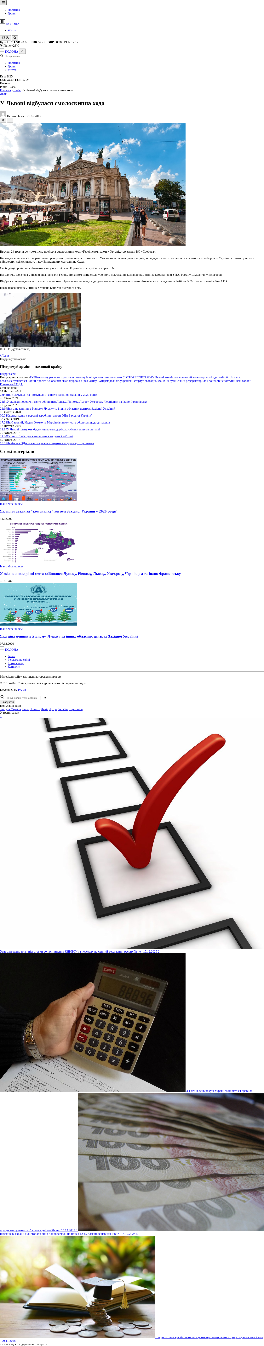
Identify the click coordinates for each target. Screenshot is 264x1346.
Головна (5, 90)
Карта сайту (16, 663)
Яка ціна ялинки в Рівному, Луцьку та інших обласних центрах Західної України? (69, 636)
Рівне (25, 709)
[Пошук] (15, 37)
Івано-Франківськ (11, 503)
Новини (35, 709)
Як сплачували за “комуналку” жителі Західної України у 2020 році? (58, 511)
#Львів (4, 355)
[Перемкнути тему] (5, 37)
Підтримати (8, 374)
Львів (17, 90)
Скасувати (8, 702)
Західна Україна (10, 709)
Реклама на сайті (19, 659)
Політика (14, 10)
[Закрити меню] (22, 51)
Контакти (14, 666)
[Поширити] (3, 120)
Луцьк (53, 709)
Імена (11, 656)
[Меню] (3, 2)
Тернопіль (76, 709)
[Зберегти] (10, 120)
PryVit (22, 689)
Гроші (11, 13)
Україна (63, 709)
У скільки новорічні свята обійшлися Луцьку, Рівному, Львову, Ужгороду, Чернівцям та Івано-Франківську (90, 574)
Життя (12, 30)
